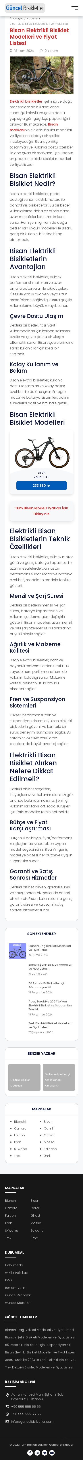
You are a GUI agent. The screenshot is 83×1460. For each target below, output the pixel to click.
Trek (17, 1156)
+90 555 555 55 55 (26, 1406)
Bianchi (20, 1121)
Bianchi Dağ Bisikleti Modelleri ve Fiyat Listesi (39, 1330)
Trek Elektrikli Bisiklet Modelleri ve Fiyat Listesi (39, 1367)
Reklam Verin (15, 1287)
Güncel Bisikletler (61, 1445)
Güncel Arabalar (18, 1295)
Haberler (32, 18)
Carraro (20, 1128)
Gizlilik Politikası (16, 1272)
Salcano (50, 1149)
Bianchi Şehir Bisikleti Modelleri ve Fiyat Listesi (40, 1337)
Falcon (19, 1135)
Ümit (47, 1156)
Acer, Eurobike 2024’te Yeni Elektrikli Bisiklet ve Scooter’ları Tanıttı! (39, 1360)
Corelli (49, 1128)
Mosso (49, 1142)
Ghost (49, 1135)
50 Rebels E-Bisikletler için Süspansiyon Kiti (38, 1345)
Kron (17, 1142)
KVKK (8, 1280)
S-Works (20, 1149)
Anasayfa (16, 18)
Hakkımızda (14, 1265)
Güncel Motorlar (18, 1302)
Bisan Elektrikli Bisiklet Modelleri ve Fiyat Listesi (40, 1352)
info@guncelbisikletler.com (32, 1421)
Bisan (48, 1121)
